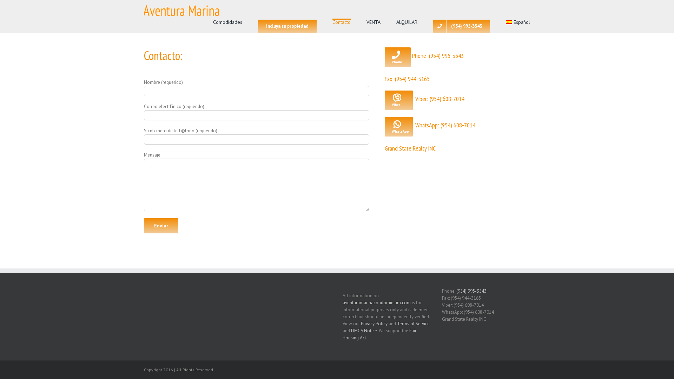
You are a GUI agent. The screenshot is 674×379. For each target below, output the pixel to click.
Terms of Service (413, 324)
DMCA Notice (364, 331)
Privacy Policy (374, 324)
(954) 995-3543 (471, 291)
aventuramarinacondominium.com (377, 303)
